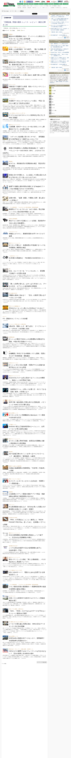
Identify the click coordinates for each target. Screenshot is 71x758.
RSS (24, 1)
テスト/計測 (65, 3)
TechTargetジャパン (62, 13)
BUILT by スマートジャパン (60, 1)
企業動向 (24, 5)
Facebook (20, 1)
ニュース (39, 7)
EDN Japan (48, 1)
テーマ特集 (46, 5)
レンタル (53, 107)
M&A (28, 5)
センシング (56, 3)
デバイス (36, 3)
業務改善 (53, 104)
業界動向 (19, 5)
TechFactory (66, 1)
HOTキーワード (59, 116)
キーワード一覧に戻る (41, 662)
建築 (52, 96)
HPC (19, 30)
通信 (61, 3)
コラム (41, 5)
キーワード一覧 (13, 11)
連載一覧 (34, 7)
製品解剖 (26, 3)
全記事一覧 (64, 7)
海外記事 (19, 7)
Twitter (22, 1)
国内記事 (24, 7)
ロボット (53, 113)
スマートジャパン (54, 1)
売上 (52, 99)
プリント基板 (54, 110)
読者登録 (52, 7)
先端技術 (31, 3)
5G (50, 5)
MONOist (37, 1)
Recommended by (61, 37)
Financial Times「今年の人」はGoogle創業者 (60, 52)
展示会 (59, 5)
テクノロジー (20, 3)
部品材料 (50, 3)
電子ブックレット (45, 7)
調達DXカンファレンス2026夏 (17, 318)
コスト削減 (54, 90)
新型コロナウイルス (55, 119)
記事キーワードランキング (59, 85)
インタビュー (36, 5)
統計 (31, 5)
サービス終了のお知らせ (59, 72)
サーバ (23, 30)
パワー (46, 3)
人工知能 (13, 30)
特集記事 (29, 7)
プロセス (41, 3)
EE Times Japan (43, 1)
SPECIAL (57, 7)
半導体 (53, 87)
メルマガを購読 (29, 1)
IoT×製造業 (54, 5)
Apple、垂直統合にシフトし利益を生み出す (59, 43)
